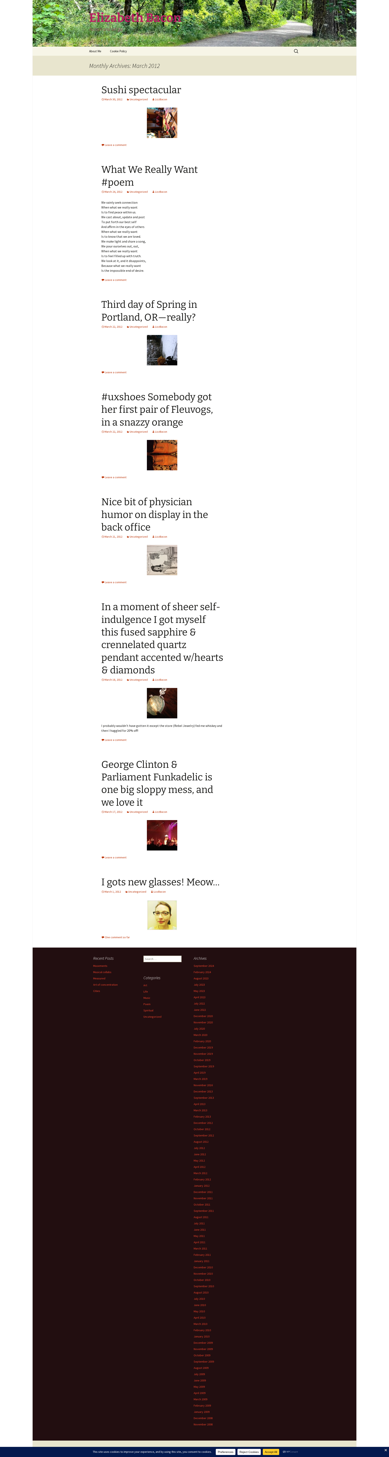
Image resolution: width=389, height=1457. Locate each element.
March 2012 (200, 1173)
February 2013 (202, 1116)
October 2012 (202, 1129)
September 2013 (204, 1098)
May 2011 (199, 1236)
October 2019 (202, 1060)
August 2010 (201, 1292)
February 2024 (202, 972)
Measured (99, 978)
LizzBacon (161, 99)
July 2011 (199, 1223)
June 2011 (200, 1229)
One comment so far (117, 937)
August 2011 (201, 1217)
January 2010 (201, 1336)
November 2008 (203, 1424)
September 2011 (204, 1211)
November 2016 (203, 1085)
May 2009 (199, 1387)
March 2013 (200, 1110)
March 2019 (200, 1079)
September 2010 (204, 1286)
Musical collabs (102, 972)
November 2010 (203, 1273)
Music (146, 998)
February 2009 (202, 1405)
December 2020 (203, 1016)
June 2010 (200, 1305)
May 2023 (199, 991)
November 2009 (203, 1349)
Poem (147, 1004)
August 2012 (201, 1142)
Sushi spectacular (141, 90)
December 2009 (203, 1343)
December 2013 (203, 1091)
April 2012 (199, 1167)
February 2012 (202, 1179)
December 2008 (203, 1418)
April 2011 (199, 1242)
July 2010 (199, 1299)
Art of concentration (105, 984)
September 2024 (204, 966)
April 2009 (199, 1393)
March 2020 (200, 1035)
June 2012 (200, 1154)
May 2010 (199, 1311)
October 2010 (202, 1280)
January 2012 (201, 1185)
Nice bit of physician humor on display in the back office (154, 514)
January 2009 (201, 1412)
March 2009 (200, 1399)
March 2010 (200, 1324)
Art (145, 985)
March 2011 (200, 1248)
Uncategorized (139, 99)
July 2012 (199, 1148)
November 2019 (203, 1054)
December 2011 (203, 1192)
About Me (95, 51)
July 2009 (199, 1374)
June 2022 (200, 1010)
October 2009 (202, 1355)
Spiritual (148, 1010)
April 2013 (199, 1104)
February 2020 (202, 1041)
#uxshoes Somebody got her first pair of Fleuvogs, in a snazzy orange (157, 409)
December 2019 (203, 1047)
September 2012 (204, 1135)
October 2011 (202, 1204)
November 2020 (203, 1022)
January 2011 (201, 1261)
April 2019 (199, 1072)
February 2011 (202, 1255)
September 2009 (204, 1361)
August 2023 (201, 978)
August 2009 (201, 1368)
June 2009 (200, 1380)
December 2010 (203, 1267)
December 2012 (203, 1123)
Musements (100, 966)
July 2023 (199, 984)
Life (145, 991)
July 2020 (199, 1028)
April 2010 (199, 1317)
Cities (96, 991)
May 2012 (199, 1160)
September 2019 (204, 1066)
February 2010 (202, 1330)
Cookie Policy (118, 51)
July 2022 (199, 1003)
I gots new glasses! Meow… (160, 882)
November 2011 (203, 1198)
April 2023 (199, 997)
